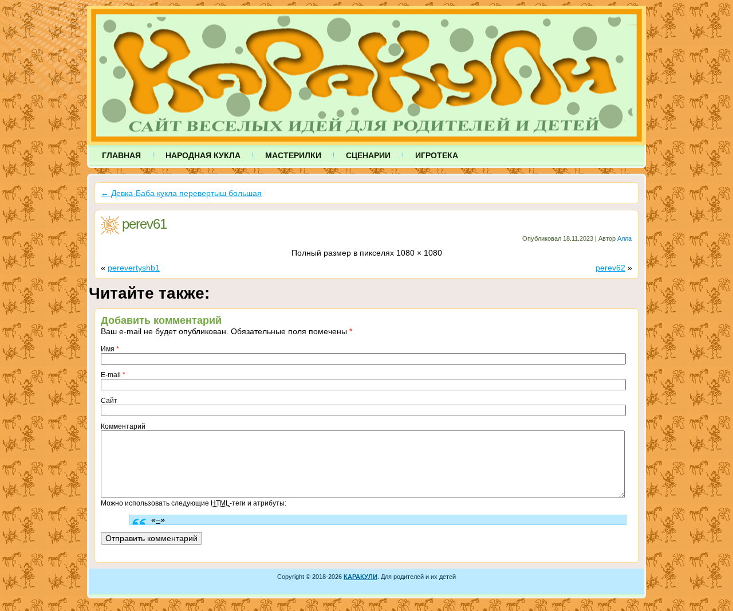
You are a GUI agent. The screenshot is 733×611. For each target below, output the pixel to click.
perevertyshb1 (134, 267)
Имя (110, 349)
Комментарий (123, 426)
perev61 (144, 224)
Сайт (109, 401)
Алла (624, 238)
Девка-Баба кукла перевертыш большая (181, 193)
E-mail (113, 375)
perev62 (610, 267)
